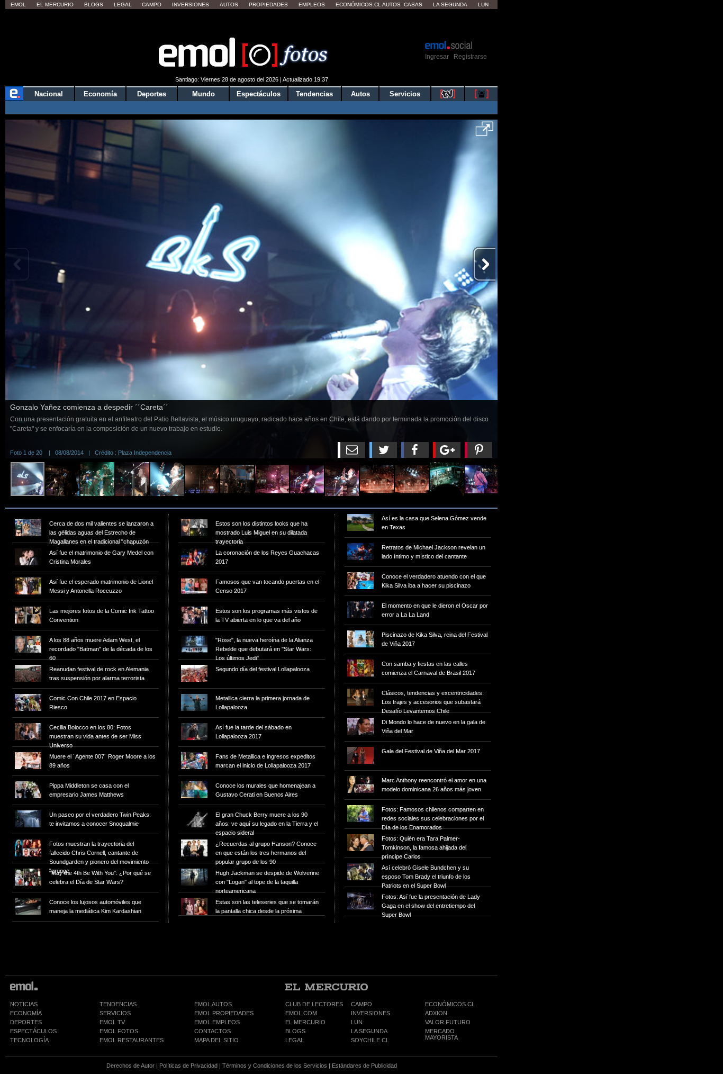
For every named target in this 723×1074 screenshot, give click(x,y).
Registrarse (470, 56)
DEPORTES (26, 1022)
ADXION (436, 1013)
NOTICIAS (24, 1004)
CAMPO (361, 1004)
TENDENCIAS (118, 1004)
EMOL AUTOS (213, 1004)
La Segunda (450, 4)
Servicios (405, 94)
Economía (100, 94)
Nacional (48, 94)
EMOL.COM (301, 1013)
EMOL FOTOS (119, 1031)
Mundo (203, 94)
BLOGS (295, 1031)
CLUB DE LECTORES (314, 1004)
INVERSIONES (370, 1013)
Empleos (312, 4)
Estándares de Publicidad (364, 1065)
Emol (18, 4)
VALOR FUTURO (448, 1022)
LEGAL (294, 1040)
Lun (483, 4)
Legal (123, 4)
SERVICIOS (115, 1013)
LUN (357, 1022)
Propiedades (268, 4)
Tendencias (314, 94)
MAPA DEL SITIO (216, 1040)
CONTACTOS (212, 1031)
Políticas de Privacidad (188, 1065)
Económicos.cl (358, 4)
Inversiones (190, 4)
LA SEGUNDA (369, 1031)
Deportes (151, 94)
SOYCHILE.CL (370, 1040)
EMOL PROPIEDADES (224, 1013)
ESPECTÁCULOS (33, 1031)
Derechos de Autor (130, 1065)
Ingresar (437, 56)
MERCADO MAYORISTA (441, 1034)
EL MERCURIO (305, 1022)
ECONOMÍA (26, 1013)
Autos (229, 4)
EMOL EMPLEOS (217, 1022)
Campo (151, 4)
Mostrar (252, 24)
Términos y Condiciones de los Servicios (274, 1065)
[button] (484, 132)
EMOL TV (112, 1022)
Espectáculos (259, 94)
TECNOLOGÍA (29, 1040)
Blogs (93, 4)
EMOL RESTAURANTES (132, 1040)
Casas (413, 4)
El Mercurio (55, 4)
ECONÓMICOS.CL (450, 1004)
